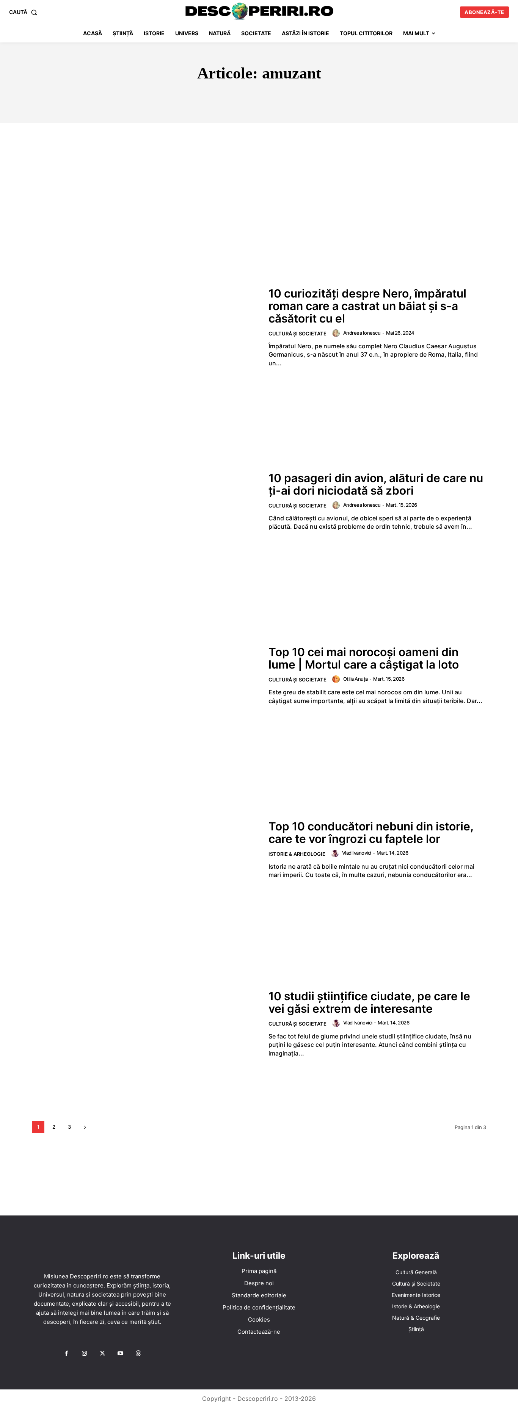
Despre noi (259, 1283)
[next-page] (84, 1127)
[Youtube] (120, 1354)
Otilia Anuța (355, 679)
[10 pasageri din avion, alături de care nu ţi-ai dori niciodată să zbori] (145, 501)
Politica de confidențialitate (259, 1307)
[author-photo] (337, 333)
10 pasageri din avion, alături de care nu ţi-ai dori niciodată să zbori (375, 484)
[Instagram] (84, 1354)
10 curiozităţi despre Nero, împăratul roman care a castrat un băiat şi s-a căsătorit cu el (367, 306)
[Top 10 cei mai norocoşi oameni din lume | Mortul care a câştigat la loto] (145, 675)
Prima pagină (259, 1271)
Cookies (259, 1319)
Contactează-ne (258, 1331)
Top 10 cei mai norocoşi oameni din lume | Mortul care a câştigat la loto (363, 658)
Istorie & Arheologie (296, 854)
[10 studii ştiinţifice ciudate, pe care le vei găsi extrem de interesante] (145, 1023)
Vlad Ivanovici (356, 853)
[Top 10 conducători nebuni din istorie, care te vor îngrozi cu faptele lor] (145, 849)
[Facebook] (66, 1354)
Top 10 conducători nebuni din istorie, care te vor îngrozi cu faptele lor (371, 832)
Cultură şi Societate (297, 333)
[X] (102, 1354)
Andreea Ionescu (362, 333)
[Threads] (138, 1354)
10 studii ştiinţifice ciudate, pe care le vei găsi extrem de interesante (369, 1002)
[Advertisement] (259, 180)
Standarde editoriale (259, 1295)
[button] (24, 12)
